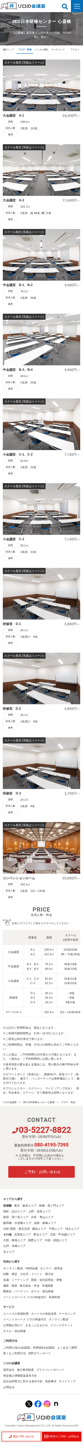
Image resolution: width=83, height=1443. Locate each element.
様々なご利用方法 (14, 1353)
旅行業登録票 (25, 1369)
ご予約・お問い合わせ (42, 1172)
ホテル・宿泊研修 (42, 1291)
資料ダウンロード (39, 1353)
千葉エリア (56, 1228)
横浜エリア (39, 1228)
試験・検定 (10, 1274)
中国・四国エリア (56, 1240)
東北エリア (40, 1234)
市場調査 (47, 1285)
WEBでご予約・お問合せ (64, 1436)
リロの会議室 (9, 1102)
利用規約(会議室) (44, 1347)
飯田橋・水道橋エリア (17, 1223)
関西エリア (35, 1240)
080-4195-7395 (51, 1145)
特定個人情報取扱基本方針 (20, 1375)
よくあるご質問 (67, 1347)
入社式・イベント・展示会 (37, 1274)
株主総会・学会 (29, 1285)
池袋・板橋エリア (45, 1223)
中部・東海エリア (14, 1240)
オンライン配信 (58, 1319)
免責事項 (50, 1381)
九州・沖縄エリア (14, 1246)
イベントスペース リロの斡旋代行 (24, 1297)
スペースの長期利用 (16, 1313)
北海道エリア (22, 1234)
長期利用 (54, 1297)
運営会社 (9, 1369)
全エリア (9, 1251)
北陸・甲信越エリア (62, 1234)
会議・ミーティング (16, 1279)
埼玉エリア (72, 1228)
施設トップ (8, 49)
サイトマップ (67, 1381)
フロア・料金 (25, 49)
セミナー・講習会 (51, 1268)
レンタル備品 (41, 49)
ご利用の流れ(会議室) (17, 1347)
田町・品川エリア (14, 1211)
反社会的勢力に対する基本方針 (23, 1381)
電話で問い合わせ (23, 1436)
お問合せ (9, 1387)
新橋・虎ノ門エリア (51, 1205)
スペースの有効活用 (43, 1313)
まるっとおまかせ (36, 1325)
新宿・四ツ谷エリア (16, 1217)
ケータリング (58, 49)
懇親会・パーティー (16, 1291)
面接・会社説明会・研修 (46, 1279)
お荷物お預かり (13, 1325)
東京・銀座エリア (25, 1205)
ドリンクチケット (61, 1325)
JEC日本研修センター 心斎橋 (39, 1102)
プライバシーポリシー (50, 1369)
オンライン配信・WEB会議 (20, 1268)
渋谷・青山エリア (42, 1217)
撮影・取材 (10, 1285)
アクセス (74, 49)
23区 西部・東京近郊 (16, 1228)
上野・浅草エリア (39, 1211)
